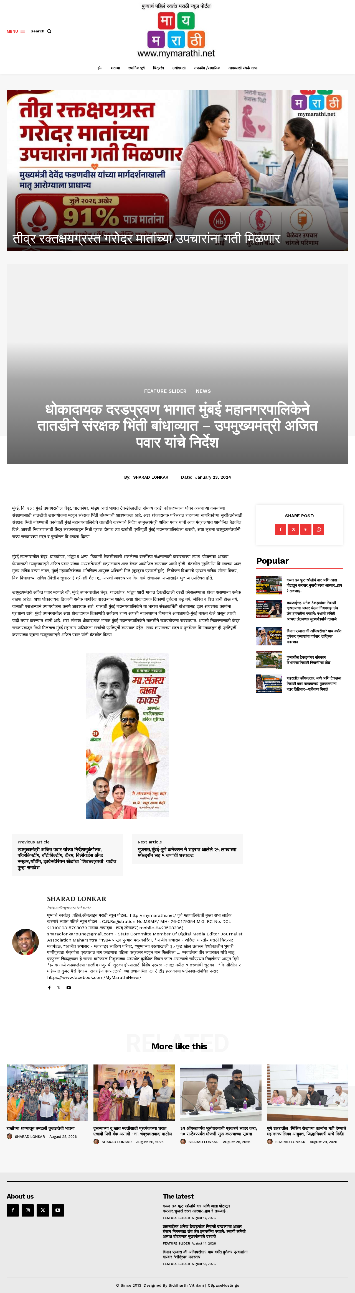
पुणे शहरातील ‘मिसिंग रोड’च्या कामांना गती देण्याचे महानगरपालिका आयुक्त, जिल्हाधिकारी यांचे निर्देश (306, 1131)
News (203, 391)
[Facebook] (49, 986)
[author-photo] (10, 1136)
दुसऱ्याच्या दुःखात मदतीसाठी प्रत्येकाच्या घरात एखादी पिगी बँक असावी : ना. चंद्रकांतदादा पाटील (132, 1131)
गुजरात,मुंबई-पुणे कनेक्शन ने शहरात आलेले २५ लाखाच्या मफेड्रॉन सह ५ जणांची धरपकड (187, 852)
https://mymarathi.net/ (69, 907)
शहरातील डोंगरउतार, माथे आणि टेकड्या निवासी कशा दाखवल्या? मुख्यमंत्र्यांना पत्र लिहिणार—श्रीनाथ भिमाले (314, 683)
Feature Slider (165, 391)
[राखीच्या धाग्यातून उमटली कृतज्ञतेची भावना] (177, 170)
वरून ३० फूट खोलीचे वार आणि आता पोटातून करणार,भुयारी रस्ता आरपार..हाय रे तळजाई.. (314, 585)
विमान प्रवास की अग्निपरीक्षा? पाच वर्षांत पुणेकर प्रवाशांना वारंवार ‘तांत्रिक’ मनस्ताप (314, 636)
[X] (59, 986)
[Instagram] (28, 1210)
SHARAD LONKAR (150, 477)
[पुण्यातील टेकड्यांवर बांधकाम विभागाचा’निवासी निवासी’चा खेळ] (269, 660)
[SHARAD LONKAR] (25, 942)
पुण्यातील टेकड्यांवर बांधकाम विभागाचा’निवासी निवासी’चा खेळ (308, 660)
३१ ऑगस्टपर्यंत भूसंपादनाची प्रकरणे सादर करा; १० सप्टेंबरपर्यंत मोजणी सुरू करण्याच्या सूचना (218, 1131)
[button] (42, 31)
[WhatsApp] (318, 529)
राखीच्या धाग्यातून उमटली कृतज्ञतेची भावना (112, 239)
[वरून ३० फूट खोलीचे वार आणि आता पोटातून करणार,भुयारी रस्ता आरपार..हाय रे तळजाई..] (269, 585)
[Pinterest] (305, 529)
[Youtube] (69, 986)
